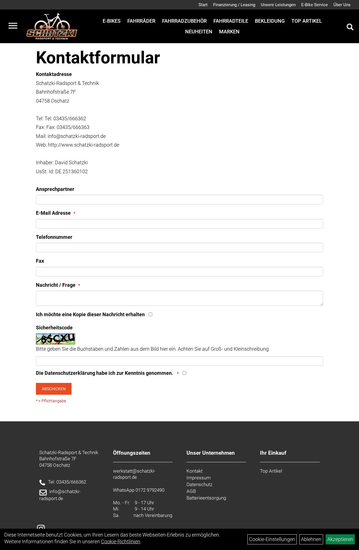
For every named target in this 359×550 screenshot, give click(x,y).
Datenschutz (199, 484)
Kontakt (194, 471)
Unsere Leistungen (278, 4)
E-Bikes (112, 21)
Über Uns (342, 4)
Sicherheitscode (54, 328)
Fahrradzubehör (184, 21)
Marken (229, 31)
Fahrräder (141, 21)
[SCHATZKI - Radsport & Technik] (52, 26)
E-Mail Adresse (53, 213)
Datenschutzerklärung (70, 373)
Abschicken (54, 389)
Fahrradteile (230, 21)
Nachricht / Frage (55, 285)
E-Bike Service (314, 4)
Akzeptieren (340, 539)
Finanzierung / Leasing (234, 4)
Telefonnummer (54, 237)
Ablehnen (311, 539)
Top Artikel (306, 21)
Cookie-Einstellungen (272, 539)
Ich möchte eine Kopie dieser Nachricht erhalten (90, 314)
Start (203, 4)
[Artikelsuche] (350, 28)
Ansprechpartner (55, 189)
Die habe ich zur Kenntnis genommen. (105, 373)
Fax (40, 261)
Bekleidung (270, 21)
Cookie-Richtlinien (120, 541)
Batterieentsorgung (206, 498)
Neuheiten (198, 31)
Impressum (199, 477)
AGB (191, 491)
